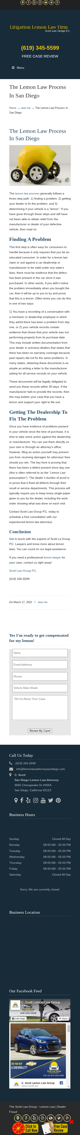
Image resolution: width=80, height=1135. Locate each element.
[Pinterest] (57, 4)
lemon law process (27, 193)
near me (26, 108)
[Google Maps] (22, 4)
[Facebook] (28, 4)
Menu (20, 67)
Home (12, 108)
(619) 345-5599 (40, 48)
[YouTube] (45, 4)
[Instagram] (40, 4)
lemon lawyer (52, 557)
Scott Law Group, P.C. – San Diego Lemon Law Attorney (40, 26)
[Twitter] (51, 4)
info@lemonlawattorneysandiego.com (40, 769)
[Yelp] (34, 4)
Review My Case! (40, 730)
